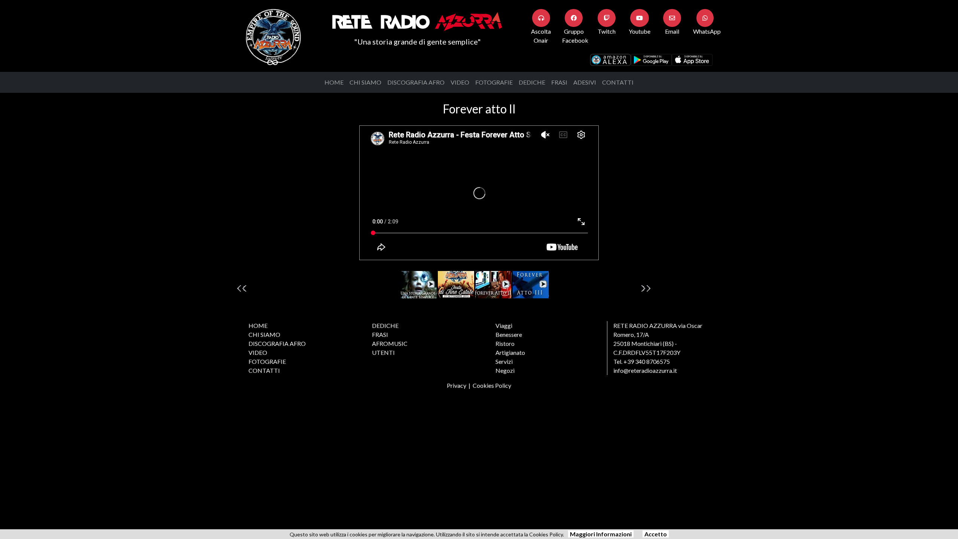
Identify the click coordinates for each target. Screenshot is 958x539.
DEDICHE (532, 82)
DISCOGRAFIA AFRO (416, 82)
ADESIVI (584, 82)
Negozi (505, 370)
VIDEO (460, 82)
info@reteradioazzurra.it (645, 370)
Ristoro (505, 343)
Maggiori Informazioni (601, 534)
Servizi (504, 361)
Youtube (639, 31)
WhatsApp (707, 31)
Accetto (655, 534)
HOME (334, 82)
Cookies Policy (492, 385)
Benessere (508, 334)
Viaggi (503, 325)
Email (672, 31)
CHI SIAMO (365, 82)
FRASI (559, 82)
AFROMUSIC (390, 343)
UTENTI (383, 352)
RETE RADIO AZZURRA (645, 325)
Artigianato (510, 352)
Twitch (607, 31)
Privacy (456, 385)
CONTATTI (618, 82)
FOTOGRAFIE (494, 82)
